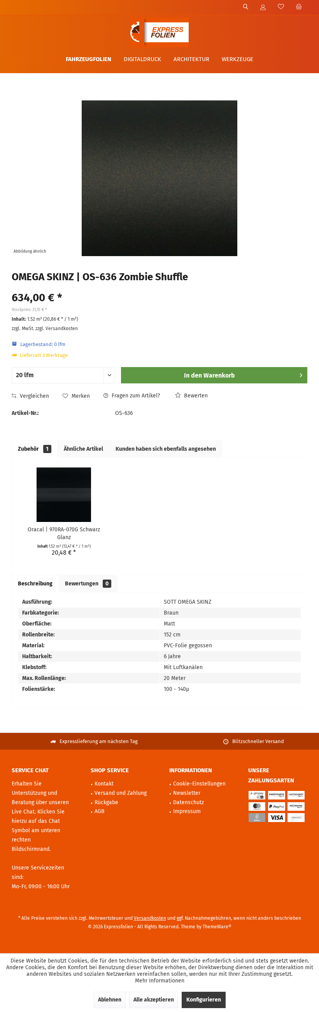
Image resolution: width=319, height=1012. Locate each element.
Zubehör (33, 449)
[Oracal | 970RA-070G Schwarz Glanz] (64, 494)
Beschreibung (35, 583)
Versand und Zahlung (121, 793)
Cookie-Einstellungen (199, 783)
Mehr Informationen (159, 980)
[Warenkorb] (298, 7)
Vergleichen (33, 396)
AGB (100, 811)
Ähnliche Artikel (83, 449)
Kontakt (104, 783)
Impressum (187, 811)
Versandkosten (150, 918)
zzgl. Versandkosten (56, 328)
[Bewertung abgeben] (159, 287)
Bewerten (195, 395)
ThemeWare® (217, 926)
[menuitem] (298, 7)
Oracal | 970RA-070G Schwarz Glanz (64, 533)
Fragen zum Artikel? (135, 395)
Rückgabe (106, 802)
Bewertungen (87, 583)
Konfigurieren (203, 999)
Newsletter (186, 793)
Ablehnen (109, 999)
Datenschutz (188, 802)
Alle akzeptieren (153, 999)
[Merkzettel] (281, 7)
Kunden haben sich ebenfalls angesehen (166, 449)
